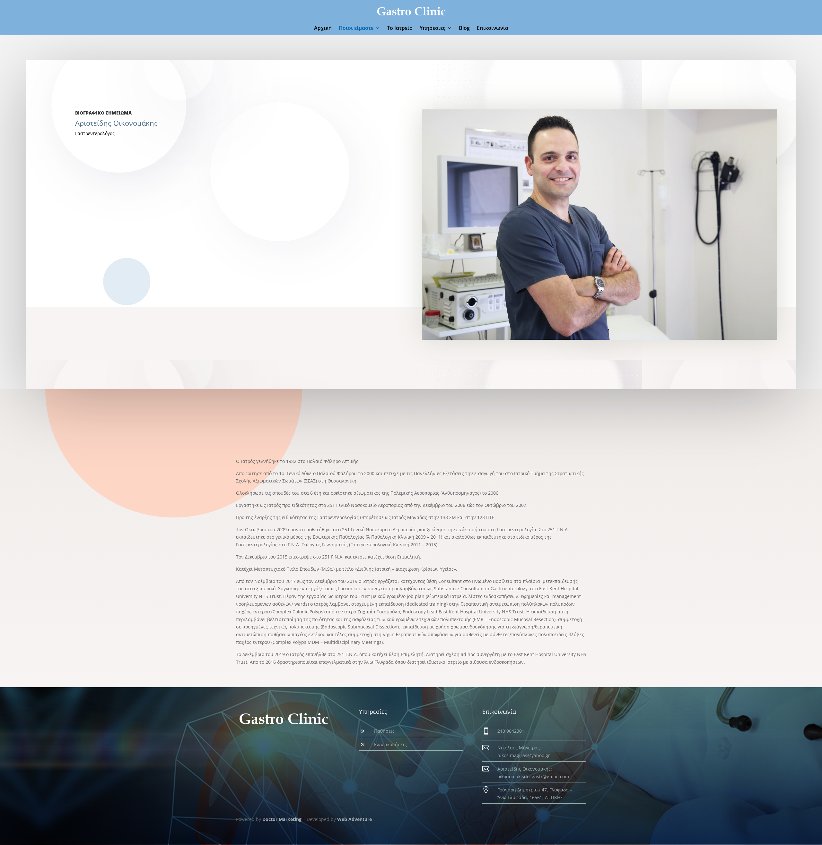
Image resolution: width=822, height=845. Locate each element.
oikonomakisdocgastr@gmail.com (533, 776)
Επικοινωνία (492, 28)
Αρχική (323, 28)
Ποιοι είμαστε (356, 28)
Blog (464, 28)
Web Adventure (354, 819)
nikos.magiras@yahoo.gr (523, 755)
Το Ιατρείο (400, 28)
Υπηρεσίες (432, 28)
